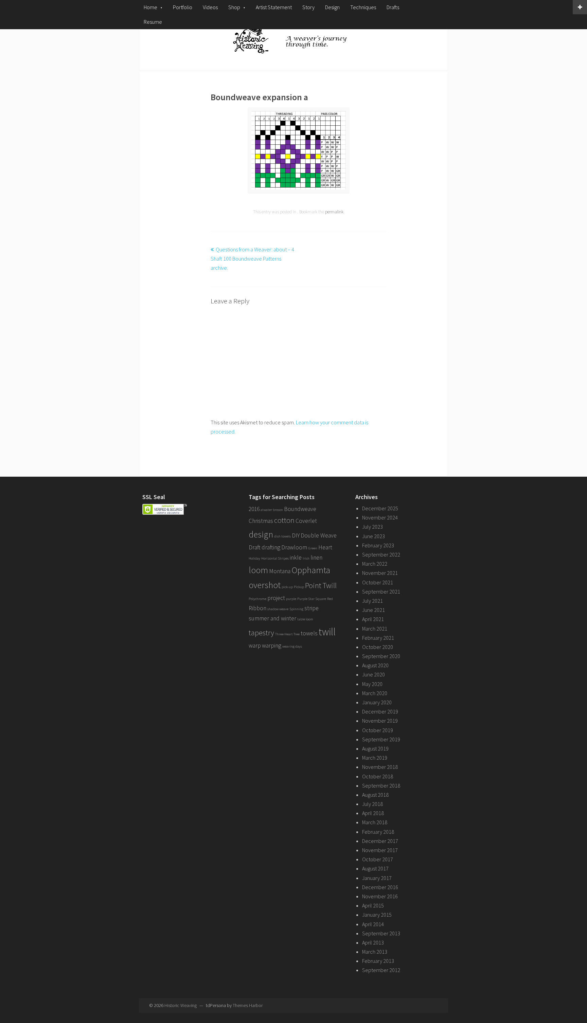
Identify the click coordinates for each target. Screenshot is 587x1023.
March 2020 (374, 693)
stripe (311, 608)
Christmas (261, 521)
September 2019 (381, 739)
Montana (279, 571)
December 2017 (380, 840)
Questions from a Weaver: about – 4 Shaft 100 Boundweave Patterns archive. (252, 258)
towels (309, 633)
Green (312, 548)
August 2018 (375, 794)
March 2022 (374, 563)
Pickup (299, 587)
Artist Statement (274, 7)
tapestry (261, 632)
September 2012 (381, 970)
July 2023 (372, 526)
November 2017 (380, 850)
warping (271, 645)
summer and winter (272, 618)
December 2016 (380, 887)
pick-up (287, 587)
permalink (334, 212)
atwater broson (272, 510)
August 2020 (375, 665)
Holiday (254, 558)
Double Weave (319, 535)
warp (255, 645)
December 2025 (380, 508)
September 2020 (381, 656)
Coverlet (306, 521)
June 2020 (373, 674)
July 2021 (372, 600)
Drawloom (294, 547)
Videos (210, 7)
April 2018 (373, 813)
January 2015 (377, 914)
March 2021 (374, 628)
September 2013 (381, 933)
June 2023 (373, 536)
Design (332, 7)
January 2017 (377, 878)
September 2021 (381, 591)
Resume (153, 21)
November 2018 (380, 766)
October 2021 (377, 582)
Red (330, 599)
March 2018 (374, 822)
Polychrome (257, 599)
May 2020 (372, 684)
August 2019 (375, 748)
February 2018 (378, 831)
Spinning (296, 609)
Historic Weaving (180, 1005)
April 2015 (373, 905)
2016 (254, 509)
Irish (306, 558)
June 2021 (373, 609)
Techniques (363, 7)
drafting (271, 547)
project (276, 598)
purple (291, 599)
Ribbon (257, 608)
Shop (234, 7)
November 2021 (380, 572)
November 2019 (380, 720)
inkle (296, 557)
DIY (296, 535)
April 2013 (373, 942)
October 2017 (377, 859)
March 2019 (374, 757)
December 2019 (380, 711)
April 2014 (373, 924)
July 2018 (372, 803)
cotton (284, 520)
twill (327, 631)
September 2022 (381, 554)
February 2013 (378, 960)
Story (308, 7)
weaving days (292, 646)
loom (258, 570)
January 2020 (377, 702)
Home (150, 7)
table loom (305, 619)
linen (316, 557)
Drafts (393, 7)
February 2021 (378, 637)
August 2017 (375, 868)
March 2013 (374, 951)
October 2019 (377, 730)
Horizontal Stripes (275, 558)
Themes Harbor (248, 1005)
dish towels (282, 536)
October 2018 (377, 776)
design (261, 534)
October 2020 (377, 646)
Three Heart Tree (287, 634)
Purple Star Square (311, 599)
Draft (255, 547)
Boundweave (300, 509)
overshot (265, 584)
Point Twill (321, 585)
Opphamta (310, 570)
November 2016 (380, 896)
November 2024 (380, 517)
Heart (325, 547)
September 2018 (381, 785)
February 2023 (378, 545)
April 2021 (373, 619)
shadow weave (277, 609)
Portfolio (182, 7)
